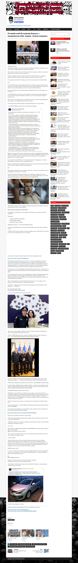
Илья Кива (63, 232)
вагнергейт (53, 253)
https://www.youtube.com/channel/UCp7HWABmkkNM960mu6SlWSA (22, 511)
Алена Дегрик (54, 207)
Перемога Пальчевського (56, 241)
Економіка (16, 29)
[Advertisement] (60, 266)
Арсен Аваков (14, 544)
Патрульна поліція (30, 546)
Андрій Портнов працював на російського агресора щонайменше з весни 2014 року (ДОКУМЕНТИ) (60, 151)
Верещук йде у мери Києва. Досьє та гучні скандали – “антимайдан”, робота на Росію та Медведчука (60, 136)
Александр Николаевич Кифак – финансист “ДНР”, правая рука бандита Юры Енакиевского (60, 143)
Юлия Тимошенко (59, 250)
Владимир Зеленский (55, 223)
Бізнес (39, 29)
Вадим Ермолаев (54, 219)
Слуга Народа (62, 246)
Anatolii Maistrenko (32, 428)
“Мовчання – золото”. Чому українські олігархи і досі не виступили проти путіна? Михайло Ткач (63, 50)
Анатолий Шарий (62, 207)
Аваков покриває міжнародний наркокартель (28, 538)
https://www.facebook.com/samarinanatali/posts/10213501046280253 (22, 413)
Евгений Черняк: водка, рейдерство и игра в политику (63, 113)
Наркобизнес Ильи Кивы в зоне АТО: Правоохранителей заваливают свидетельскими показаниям (60, 188)
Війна (29, 29)
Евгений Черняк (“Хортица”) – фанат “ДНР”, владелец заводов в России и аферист (64, 108)
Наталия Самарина (23, 410)
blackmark (17, 38)
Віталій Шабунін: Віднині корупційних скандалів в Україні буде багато (62, 42)
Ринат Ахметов (54, 244)
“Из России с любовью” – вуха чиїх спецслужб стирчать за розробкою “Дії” (64, 158)
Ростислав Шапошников (13, 274)
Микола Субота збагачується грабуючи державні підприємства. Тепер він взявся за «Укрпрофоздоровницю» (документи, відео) (60, 119)
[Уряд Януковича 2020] (42, 533)
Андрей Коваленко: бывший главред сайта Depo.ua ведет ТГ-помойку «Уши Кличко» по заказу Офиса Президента (60, 101)
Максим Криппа (54, 237)
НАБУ (60, 237)
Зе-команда (53, 230)
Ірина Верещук (65, 205)
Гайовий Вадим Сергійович (24, 544)
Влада (23, 29)
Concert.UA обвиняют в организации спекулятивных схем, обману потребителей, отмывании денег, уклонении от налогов (60, 172)
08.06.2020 (11, 38)
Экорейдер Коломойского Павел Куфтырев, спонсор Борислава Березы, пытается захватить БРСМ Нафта (60, 196)
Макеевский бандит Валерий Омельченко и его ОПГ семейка (64, 80)
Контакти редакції (55, 29)
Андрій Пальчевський (55, 212)
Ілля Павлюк (57, 205)
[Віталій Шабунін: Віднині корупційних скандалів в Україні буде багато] (53, 44)
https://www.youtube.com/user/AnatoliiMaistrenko (18, 509)
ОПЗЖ (64, 237)
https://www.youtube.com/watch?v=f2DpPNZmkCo (18, 258)
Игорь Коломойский (55, 232)
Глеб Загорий (54, 228)
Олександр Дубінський (56, 239)
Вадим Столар (63, 219)
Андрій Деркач (61, 210)
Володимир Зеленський (56, 226)
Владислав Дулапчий (23, 256)
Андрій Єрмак (54, 210)
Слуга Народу (54, 248)
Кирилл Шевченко (63, 235)
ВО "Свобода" (62, 217)
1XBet (52, 205)
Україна (52, 250)
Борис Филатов (54, 217)
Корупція (25, 38)
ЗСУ (68, 228)
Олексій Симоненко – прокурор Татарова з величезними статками (64, 62)
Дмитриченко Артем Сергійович (39, 544)
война (59, 253)
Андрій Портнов (65, 212)
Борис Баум (61, 214)
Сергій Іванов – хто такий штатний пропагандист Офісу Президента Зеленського (63, 75)
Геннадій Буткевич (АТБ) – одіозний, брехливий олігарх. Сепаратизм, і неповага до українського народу (60, 86)
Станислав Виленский (63, 248)
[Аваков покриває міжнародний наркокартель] (28, 533)
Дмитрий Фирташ (62, 228)
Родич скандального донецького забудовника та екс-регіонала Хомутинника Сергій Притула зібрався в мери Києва (60, 164)
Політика (9, 29)
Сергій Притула (54, 246)
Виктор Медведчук (55, 221)
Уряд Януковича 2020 (40, 537)
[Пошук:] (60, 34)
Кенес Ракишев (54, 235)
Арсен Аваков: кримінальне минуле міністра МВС (13, 538)
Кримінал (45, 29)
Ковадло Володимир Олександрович (16, 546)
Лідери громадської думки (57, 38)
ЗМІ (34, 29)
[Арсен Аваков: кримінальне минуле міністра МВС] (14, 533)
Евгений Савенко (14, 262)
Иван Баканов (61, 230)
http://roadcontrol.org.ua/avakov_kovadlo (16, 290)
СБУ (68, 244)
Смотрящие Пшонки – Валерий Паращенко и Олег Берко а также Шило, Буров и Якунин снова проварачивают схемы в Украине (60, 93)
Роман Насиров (62, 244)
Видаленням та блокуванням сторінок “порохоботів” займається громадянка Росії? (64, 68)
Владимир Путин (65, 223)
